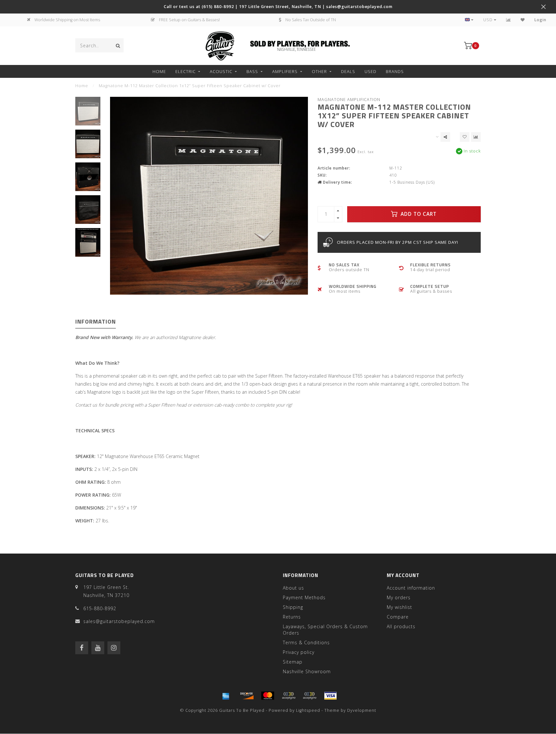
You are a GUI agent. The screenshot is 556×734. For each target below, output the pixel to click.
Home (159, 71)
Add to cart (418, 214)
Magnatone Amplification (349, 99)
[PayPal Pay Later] (309, 696)
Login (540, 20)
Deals (348, 71)
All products (401, 626)
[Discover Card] (247, 696)
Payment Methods (304, 597)
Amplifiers (285, 71)
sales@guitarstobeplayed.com (119, 621)
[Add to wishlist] (464, 137)
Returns (292, 617)
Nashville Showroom (307, 671)
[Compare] (508, 20)
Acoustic (221, 71)
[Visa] (330, 696)
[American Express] (226, 696)
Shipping (293, 607)
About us (293, 588)
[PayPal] (289, 696)
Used (370, 71)
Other (319, 71)
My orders (399, 597)
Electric (185, 71)
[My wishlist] (523, 20)
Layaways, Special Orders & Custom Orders (325, 629)
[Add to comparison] (476, 137)
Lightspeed (308, 710)
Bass (252, 71)
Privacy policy (298, 652)
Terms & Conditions (306, 642)
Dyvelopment (361, 710)
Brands (395, 71)
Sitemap (292, 662)
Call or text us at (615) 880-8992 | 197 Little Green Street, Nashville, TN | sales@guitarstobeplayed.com (278, 6)
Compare (398, 617)
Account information (411, 588)
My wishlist (399, 607)
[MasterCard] (268, 696)
